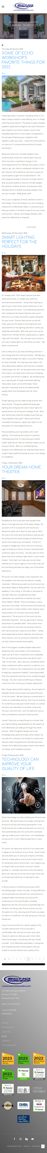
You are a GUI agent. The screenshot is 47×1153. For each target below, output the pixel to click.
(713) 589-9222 (13, 1004)
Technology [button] (8, 1027)
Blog (3, 74)
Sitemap (26, 1146)
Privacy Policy (36, 1146)
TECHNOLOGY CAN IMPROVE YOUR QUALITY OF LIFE (20, 764)
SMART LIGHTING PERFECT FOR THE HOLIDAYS (19, 242)
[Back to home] (23, 6)
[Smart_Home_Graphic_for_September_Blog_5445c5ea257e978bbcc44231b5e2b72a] (23, 795)
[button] (3, 6)
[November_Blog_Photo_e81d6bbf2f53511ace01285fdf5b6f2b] (23, 273)
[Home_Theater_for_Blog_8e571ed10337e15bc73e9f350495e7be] (23, 499)
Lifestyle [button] (6, 1032)
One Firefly (17, 1146)
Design (5, 1023)
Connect (6, 1041)
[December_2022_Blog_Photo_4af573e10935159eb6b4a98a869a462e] (23, 94)
